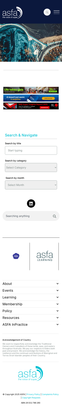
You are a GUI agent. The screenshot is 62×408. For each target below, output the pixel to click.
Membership (12, 304)
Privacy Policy (33, 394)
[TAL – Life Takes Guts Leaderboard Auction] (31, 92)
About (7, 284)
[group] (16, 256)
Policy (7, 311)
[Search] (54, 216)
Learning (9, 297)
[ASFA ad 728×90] (31, 100)
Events (7, 290)
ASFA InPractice (15, 324)
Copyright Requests (31, 397)
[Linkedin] (31, 203)
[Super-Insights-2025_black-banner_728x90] (31, 108)
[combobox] (31, 216)
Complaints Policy (50, 394)
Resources (10, 318)
